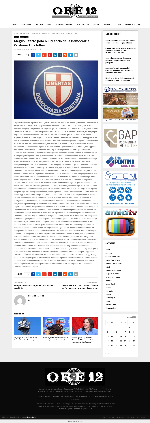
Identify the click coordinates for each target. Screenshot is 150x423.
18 (112, 341)
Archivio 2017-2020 (133, 417)
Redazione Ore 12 (21, 49)
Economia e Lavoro (64, 25)
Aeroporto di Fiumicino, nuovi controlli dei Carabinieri (33, 287)
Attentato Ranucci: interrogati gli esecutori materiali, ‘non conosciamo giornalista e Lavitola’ (119, 70)
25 (112, 345)
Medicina (108, 281)
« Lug (107, 353)
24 (108, 345)
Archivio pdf (120, 417)
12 (116, 336)
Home (14, 25)
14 (125, 336)
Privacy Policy (31, 417)
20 (121, 341)
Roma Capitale (83, 25)
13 (121, 336)
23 (134, 341)
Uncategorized (24, 37)
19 (116, 341)
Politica (39, 25)
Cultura (117, 25)
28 (125, 345)
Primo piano (26, 25)
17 (108, 341)
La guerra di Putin (112, 274)
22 (129, 341)
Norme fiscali (110, 284)
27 (121, 345)
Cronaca (108, 253)
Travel (107, 301)
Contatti (143, 417)
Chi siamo (129, 25)
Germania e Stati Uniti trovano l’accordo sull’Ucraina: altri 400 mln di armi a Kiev (80, 287)
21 (125, 341)
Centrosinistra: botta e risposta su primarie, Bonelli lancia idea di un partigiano (118, 60)
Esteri (107, 25)
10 (108, 336)
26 (116, 345)
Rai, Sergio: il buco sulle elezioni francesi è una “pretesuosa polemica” (27, 338)
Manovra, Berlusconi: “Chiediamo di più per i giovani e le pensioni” (55, 338)
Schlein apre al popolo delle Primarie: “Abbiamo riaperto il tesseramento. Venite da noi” (82, 339)
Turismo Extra (110, 305)
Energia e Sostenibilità (113, 263)
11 (112, 336)
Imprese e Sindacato (113, 270)
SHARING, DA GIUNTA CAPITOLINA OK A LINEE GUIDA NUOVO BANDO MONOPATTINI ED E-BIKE (120, 50)
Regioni (97, 25)
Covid (49, 25)
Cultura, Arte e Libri (112, 257)
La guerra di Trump (112, 277)
